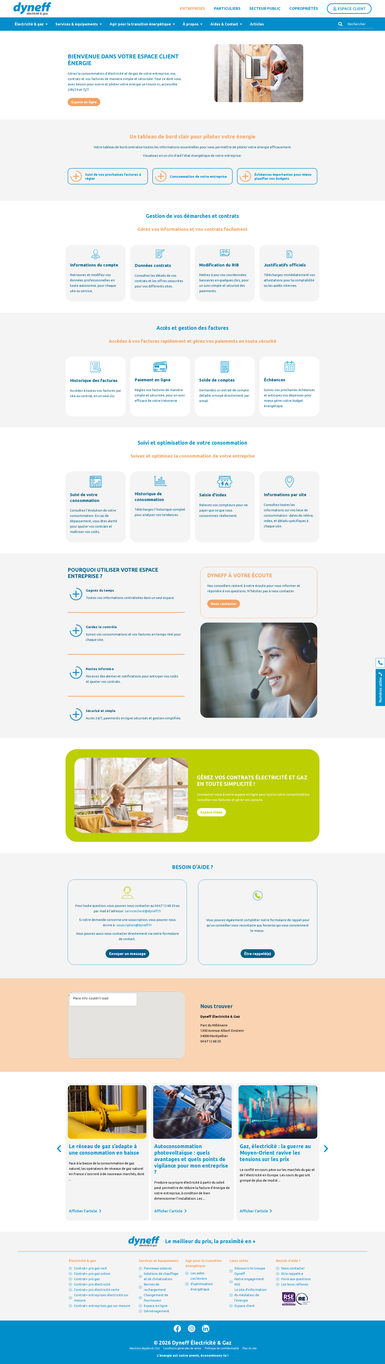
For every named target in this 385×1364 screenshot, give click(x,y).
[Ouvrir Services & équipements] (100, 24)
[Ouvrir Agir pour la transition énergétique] (174, 24)
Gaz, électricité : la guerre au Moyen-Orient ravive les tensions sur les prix (189, 1152)
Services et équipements (159, 1261)
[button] (59, 1148)
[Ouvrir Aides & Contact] (241, 24)
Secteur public (265, 8)
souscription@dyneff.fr (134, 925)
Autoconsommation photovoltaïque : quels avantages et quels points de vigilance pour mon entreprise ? (106, 1159)
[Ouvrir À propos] (201, 24)
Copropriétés (303, 8)
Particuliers (227, 8)
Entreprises (192, 8)
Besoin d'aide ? (288, 1261)
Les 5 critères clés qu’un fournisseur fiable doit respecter (269, 1152)
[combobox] (355, 24)
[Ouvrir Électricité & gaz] (46, 24)
